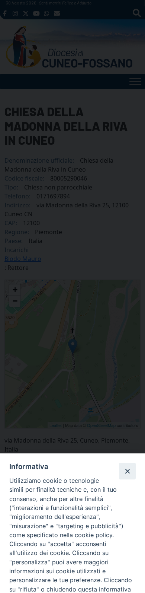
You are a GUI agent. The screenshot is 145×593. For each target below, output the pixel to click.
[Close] (127, 471)
